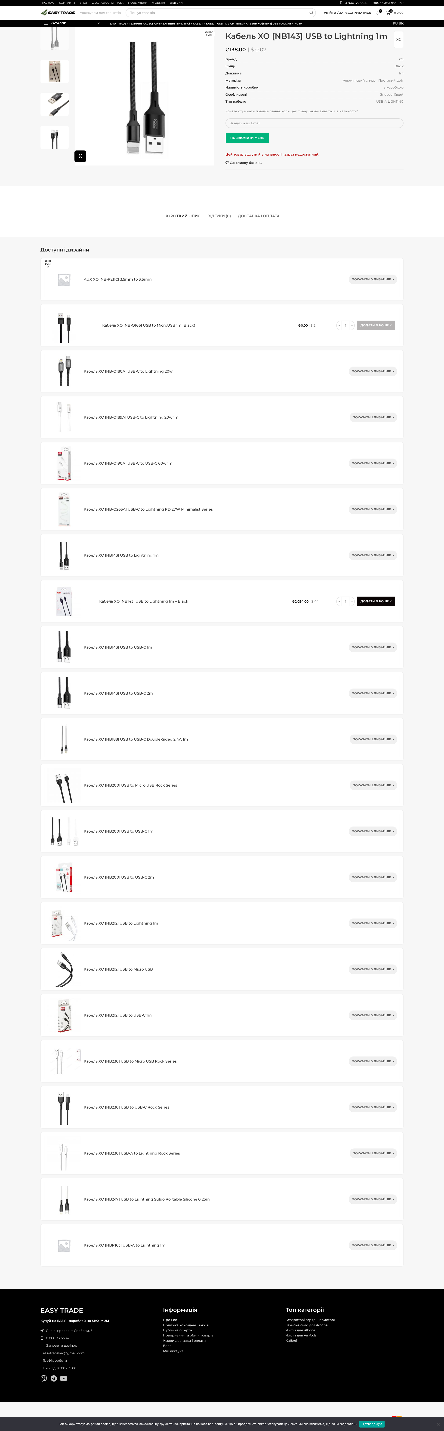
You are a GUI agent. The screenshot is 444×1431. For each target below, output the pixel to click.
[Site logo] (57, 12)
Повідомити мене (247, 138)
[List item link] (99, 1338)
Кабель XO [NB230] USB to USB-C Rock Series (126, 1107)
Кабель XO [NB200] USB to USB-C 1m (118, 831)
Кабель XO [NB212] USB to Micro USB (118, 969)
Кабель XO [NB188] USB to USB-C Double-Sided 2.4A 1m (136, 739)
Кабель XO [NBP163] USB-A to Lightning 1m (124, 1245)
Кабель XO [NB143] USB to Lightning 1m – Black (143, 601)
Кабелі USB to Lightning (224, 23)
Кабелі (198, 23)
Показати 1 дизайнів (372, 417)
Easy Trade (118, 23)
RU (395, 23)
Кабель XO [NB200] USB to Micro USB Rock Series (130, 785)
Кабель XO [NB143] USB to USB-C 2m (118, 693)
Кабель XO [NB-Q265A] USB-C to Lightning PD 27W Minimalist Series (148, 509)
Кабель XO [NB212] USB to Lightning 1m (121, 923)
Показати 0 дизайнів (371, 279)
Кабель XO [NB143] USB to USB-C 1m (118, 647)
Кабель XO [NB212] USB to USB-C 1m (118, 1015)
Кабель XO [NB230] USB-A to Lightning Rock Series (132, 1153)
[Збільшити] (80, 156)
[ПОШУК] (311, 12)
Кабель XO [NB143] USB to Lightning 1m (121, 555)
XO (398, 39)
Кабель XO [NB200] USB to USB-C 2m (119, 877)
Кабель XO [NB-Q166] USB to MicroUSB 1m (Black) (148, 325)
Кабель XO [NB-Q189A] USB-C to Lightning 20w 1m (131, 417)
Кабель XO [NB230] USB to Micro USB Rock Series (130, 1061)
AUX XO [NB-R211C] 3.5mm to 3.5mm (118, 279)
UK (401, 23)
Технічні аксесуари (144, 23)
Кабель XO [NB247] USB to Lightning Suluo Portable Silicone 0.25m (147, 1199)
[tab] (182, 214)
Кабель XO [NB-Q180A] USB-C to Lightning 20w (128, 371)
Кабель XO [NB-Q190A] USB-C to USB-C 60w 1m (128, 463)
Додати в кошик (376, 601)
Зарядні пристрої (176, 23)
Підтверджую (372, 1424)
